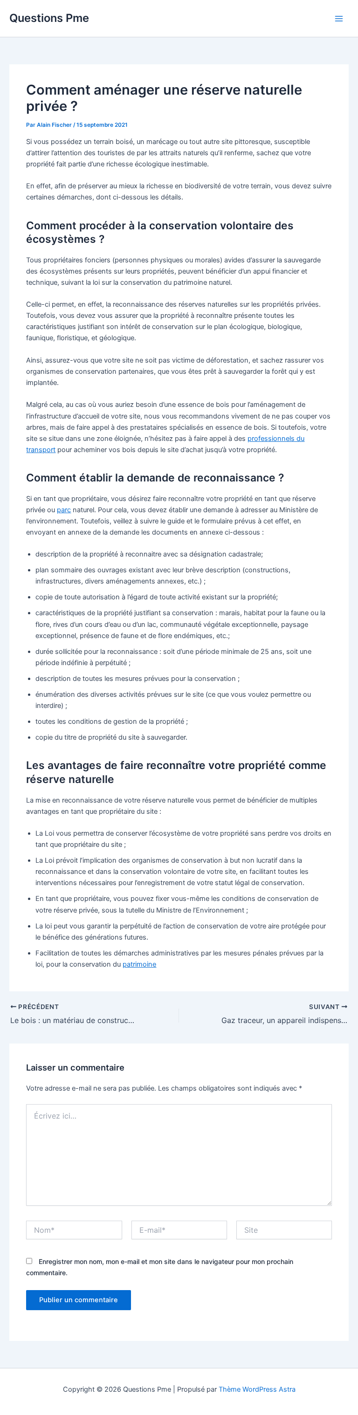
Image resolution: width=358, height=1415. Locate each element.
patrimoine (139, 964)
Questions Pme (49, 18)
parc (64, 510)
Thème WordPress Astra (257, 1389)
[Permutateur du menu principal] (339, 18)
